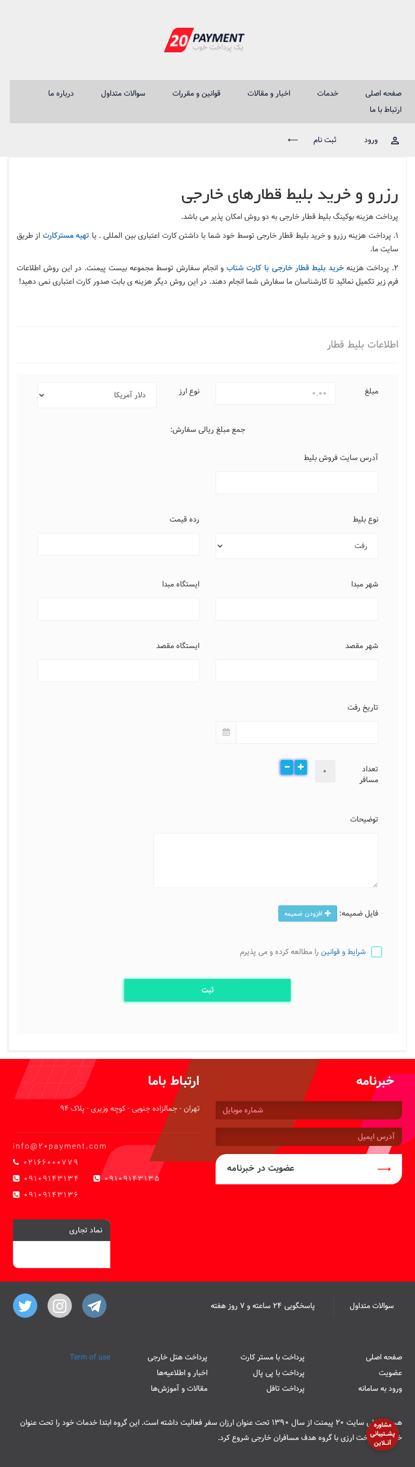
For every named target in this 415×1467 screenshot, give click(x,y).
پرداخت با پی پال (279, 1373)
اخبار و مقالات (268, 93)
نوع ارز (189, 391)
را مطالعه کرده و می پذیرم (303, 951)
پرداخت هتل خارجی (178, 1357)
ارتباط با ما (385, 109)
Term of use (90, 1357)
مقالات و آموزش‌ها (179, 1388)
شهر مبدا (364, 584)
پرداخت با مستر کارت (272, 1357)
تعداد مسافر (368, 774)
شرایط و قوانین (343, 951)
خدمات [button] (327, 93)
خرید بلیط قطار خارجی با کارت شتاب (285, 268)
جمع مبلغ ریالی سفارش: (207, 429)
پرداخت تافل (285, 1388)
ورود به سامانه (380, 1388)
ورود (371, 140)
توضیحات (364, 819)
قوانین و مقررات (196, 93)
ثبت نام (323, 140)
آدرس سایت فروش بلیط (341, 457)
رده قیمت (184, 519)
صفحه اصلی (383, 93)
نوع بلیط (365, 519)
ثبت (208, 990)
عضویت (390, 1373)
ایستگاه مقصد (177, 645)
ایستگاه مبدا (180, 584)
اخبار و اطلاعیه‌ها (182, 1373)
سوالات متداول (123, 93)
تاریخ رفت (362, 707)
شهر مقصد (361, 645)
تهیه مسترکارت (66, 235)
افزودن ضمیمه (304, 913)
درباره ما (61, 93)
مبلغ (371, 391)
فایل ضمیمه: (358, 913)
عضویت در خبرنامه (260, 1168)
